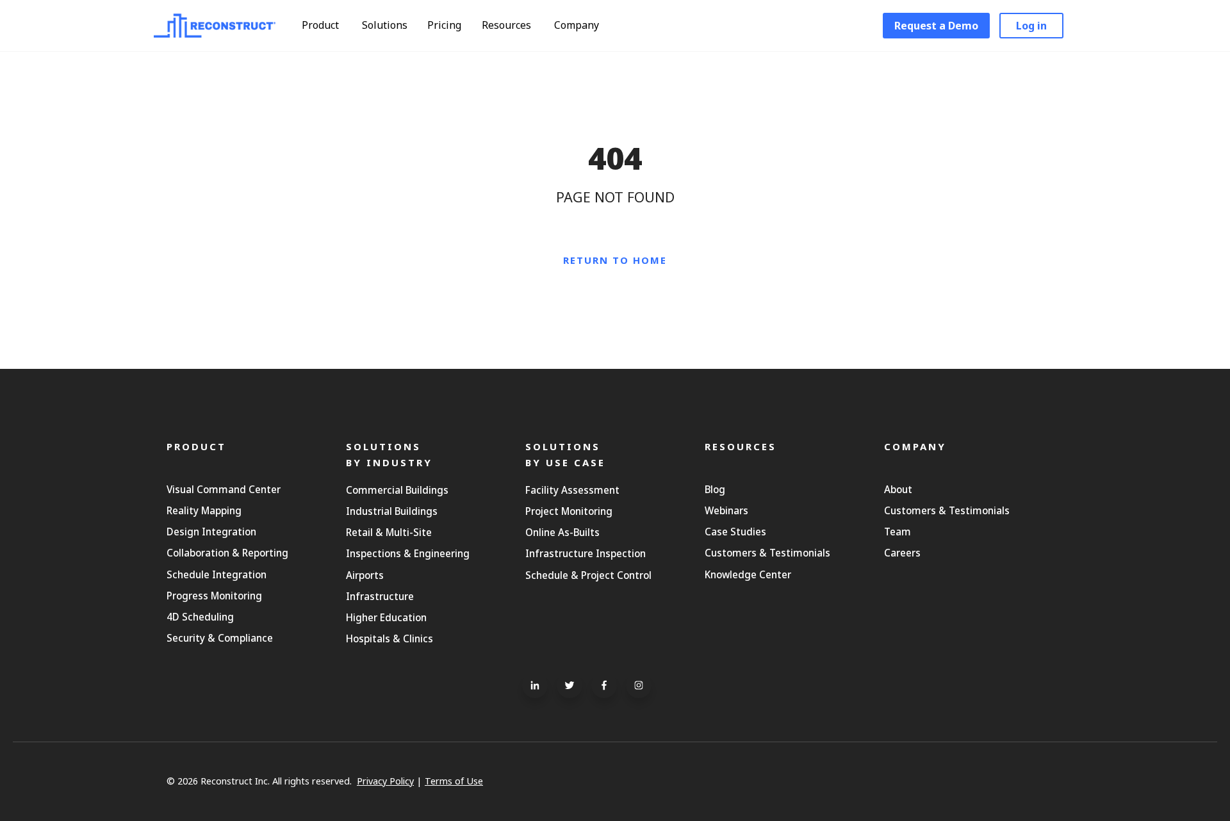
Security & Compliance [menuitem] (220, 637)
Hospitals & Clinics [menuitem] (389, 638)
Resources (508, 25)
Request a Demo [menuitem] (936, 26)
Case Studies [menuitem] (735, 531)
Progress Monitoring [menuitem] (214, 595)
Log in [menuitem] (1031, 26)
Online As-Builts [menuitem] (562, 532)
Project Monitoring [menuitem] (568, 511)
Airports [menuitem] (365, 575)
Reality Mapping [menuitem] (204, 510)
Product (321, 25)
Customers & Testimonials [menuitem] (767, 552)
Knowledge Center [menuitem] (748, 574)
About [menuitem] (898, 489)
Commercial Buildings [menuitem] (397, 490)
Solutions (386, 25)
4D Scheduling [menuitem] (200, 616)
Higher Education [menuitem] (386, 617)
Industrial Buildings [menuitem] (392, 511)
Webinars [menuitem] (726, 510)
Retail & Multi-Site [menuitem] (389, 532)
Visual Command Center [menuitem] (224, 489)
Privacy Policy (385, 781)
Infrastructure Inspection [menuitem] (585, 553)
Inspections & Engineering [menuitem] (408, 553)
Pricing (444, 25)
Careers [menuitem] (902, 552)
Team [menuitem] (897, 531)
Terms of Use (454, 781)
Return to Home (615, 260)
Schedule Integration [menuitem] (216, 574)
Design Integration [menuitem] (211, 531)
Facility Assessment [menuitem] (572, 490)
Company (578, 25)
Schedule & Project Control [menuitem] (588, 575)
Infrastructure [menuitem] (380, 596)
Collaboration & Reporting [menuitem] (227, 552)
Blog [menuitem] (715, 489)
